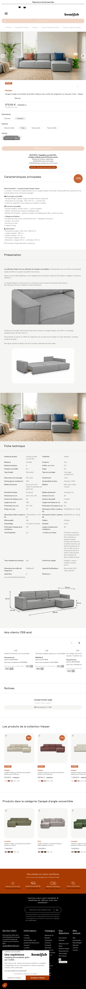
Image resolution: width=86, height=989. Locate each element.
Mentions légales (29, 950)
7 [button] (43, 79)
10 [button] (50, 79)
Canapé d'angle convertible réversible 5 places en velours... (17, 844)
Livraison (27, 948)
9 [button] (48, 79)
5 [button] (39, 79)
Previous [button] (3, 56)
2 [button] (32, 79)
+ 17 (18, 781)
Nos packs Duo (63, 951)
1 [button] (30, 79)
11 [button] (52, 79)
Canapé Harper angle (43, 700)
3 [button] (34, 79)
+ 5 (18, 852)
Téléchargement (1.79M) (44, 707)
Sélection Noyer (64, 948)
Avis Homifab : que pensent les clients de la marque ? (31, 942)
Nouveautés (62, 938)
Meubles (47, 938)
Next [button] (83, 56)
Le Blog (26, 935)
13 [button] (57, 79)
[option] (43, 56)
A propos (27, 938)
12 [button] (55, 79)
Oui (29, 666)
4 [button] (37, 79)
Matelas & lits (49, 935)
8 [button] (46, 79)
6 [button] (41, 79)
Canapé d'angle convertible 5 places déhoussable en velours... (50, 844)
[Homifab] (71, 14)
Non (9, 669)
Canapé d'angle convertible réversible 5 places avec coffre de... (17, 773)
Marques (61, 940)
